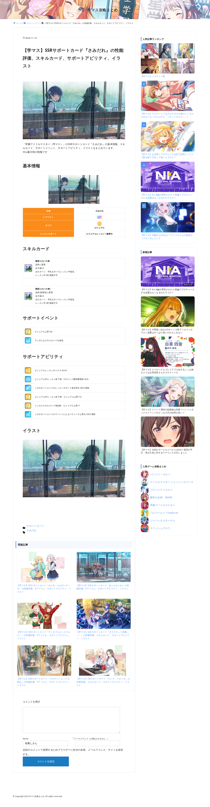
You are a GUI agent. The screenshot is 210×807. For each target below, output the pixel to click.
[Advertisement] (168, 586)
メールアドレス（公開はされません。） (92, 738)
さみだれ (31, 530)
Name (25, 738)
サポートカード (35, 526)
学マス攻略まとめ (102, 9)
